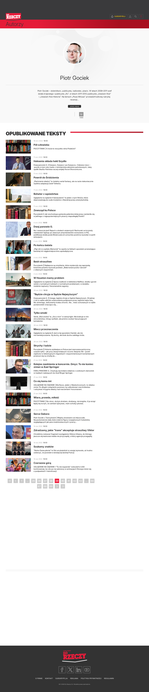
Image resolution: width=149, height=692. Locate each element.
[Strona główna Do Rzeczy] (13, 17)
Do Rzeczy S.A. (69, 684)
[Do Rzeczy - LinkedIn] (78, 669)
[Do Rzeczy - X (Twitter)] (70, 669)
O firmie (38, 678)
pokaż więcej (74, 106)
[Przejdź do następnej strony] (57, 486)
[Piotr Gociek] (74, 53)
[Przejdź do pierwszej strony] (10, 481)
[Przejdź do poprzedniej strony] (16, 481)
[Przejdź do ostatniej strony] (63, 486)
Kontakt (49, 678)
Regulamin (109, 678)
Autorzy (15, 24)
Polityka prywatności (91, 678)
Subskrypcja (61, 678)
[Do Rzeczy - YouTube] (87, 669)
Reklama (74, 678)
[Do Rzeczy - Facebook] (62, 669)
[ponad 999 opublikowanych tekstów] (81, 114)
